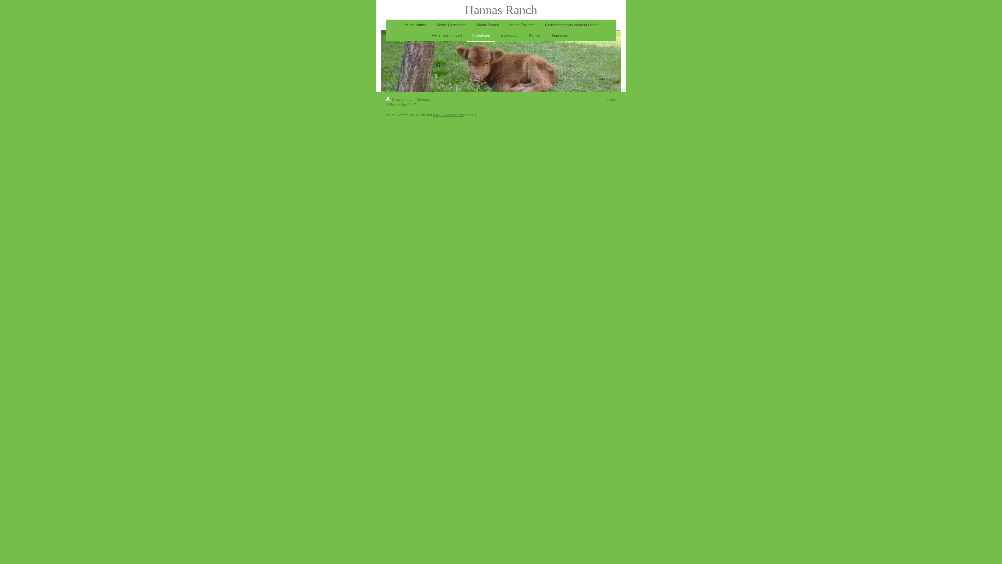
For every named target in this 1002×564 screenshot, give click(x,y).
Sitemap (423, 99)
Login (611, 99)
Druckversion (403, 99)
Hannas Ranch (501, 10)
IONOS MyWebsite (448, 115)
